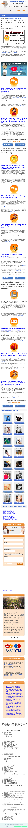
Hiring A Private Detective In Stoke (11, 745)
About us (12, 723)
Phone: (5, 546)
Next (5, 44)
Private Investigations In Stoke (10, 773)
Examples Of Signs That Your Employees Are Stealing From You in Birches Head (14, 697)
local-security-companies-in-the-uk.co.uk (13, 796)
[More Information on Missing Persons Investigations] (19, 487)
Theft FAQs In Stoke (8, 817)
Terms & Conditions (12, 724)
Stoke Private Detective (13, 730)
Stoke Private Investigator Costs (10, 783)
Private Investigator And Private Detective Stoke (13, 777)
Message (6, 556)
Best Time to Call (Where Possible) (12, 553)
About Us (5, 733)
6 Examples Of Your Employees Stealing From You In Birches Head (13, 196)
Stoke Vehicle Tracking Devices (10, 782)
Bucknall (3, 52)
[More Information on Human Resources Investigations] (7, 498)
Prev (5, 615)
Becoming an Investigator (9, 664)
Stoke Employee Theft (8, 769)
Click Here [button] (21, 824)
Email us (13, 530)
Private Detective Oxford (8, 516)
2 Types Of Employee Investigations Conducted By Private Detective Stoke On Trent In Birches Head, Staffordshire (13, 383)
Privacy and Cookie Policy (20, 723)
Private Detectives (7, 758)
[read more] (22, 105)
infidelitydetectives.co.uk (9, 790)
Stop (7, 44)
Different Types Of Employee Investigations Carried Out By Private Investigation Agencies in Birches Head (14, 713)
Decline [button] (7, 826)
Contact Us (6, 759)
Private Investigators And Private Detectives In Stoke (14, 774)
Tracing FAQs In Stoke (8, 819)
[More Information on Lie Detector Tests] (7, 441)
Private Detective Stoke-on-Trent (14, 18)
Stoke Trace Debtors (8, 742)
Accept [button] (21, 826)
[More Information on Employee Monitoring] (19, 476)
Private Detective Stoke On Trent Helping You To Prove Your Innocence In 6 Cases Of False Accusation (13, 167)
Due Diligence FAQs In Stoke (10, 818)
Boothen (13, 48)
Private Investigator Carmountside (10, 519)
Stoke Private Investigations (9, 741)
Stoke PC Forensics (8, 740)
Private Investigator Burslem (9, 513)
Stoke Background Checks (9, 760)
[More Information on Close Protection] (7, 464)
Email (5, 542)
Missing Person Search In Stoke (10, 771)
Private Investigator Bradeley (9, 512)
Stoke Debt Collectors (8, 753)
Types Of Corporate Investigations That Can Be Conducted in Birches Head (14, 710)
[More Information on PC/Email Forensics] (19, 441)
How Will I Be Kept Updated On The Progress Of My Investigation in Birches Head (14, 690)
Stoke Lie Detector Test (8, 738)
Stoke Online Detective (8, 746)
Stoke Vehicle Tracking (8, 768)
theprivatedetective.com (9, 794)
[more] (8, 811)
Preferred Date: (7, 549)
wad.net (22, 787)
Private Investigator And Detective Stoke (12, 747)
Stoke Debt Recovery (8, 781)
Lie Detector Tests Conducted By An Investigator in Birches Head (13, 707)
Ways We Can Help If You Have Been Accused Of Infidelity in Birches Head (14, 694)
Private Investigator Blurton (8, 511)
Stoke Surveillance (7, 767)
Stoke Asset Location (8, 734)
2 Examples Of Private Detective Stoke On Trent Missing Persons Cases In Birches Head (13, 226)
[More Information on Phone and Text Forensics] (7, 453)
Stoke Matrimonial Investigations (10, 764)
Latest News (13, 807)
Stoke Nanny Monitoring (9, 765)
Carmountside (14, 52)
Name (5, 538)
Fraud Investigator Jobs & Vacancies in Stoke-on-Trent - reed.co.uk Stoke (12, 669)
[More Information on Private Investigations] (19, 498)
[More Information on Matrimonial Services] (7, 430)
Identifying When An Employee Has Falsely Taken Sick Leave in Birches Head (13, 703)
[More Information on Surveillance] (7, 418)
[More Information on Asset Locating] (19, 453)
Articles (23, 724)
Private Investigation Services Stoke (11, 748)
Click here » (7, 422)
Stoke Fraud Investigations (9, 736)
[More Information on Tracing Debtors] (7, 487)
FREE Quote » (7, 144)
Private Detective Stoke (8, 510)
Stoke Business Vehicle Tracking (10, 752)
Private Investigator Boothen (9, 517)
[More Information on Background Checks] (19, 418)
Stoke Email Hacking (8, 770)
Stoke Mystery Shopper (8, 778)
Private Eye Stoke (7, 772)
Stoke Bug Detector (8, 743)
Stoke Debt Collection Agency (10, 780)
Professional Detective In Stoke (10, 776)
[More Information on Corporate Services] (19, 430)
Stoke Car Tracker (7, 779)
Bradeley (18, 48)
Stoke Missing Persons (8, 739)
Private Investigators (5, 723)
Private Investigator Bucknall (9, 518)
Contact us (19, 724)
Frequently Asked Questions (13, 814)
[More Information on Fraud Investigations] (7, 476)
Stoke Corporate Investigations (10, 735)
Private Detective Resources (13, 785)
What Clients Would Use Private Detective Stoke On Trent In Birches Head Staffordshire (13, 90)
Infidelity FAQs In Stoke (8, 816)
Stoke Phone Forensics (8, 766)
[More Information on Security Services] (19, 464)
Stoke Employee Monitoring (9, 761)
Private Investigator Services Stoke (11, 749)
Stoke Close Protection (8, 754)
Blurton (8, 48)
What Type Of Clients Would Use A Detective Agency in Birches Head (13, 687)
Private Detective (7, 732)
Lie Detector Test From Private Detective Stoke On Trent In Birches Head (13, 329)
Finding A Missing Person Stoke (10, 744)
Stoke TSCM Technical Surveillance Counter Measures (15, 751)
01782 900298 (19, 315)
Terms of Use (4, 724)
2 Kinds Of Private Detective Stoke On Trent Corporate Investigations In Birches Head (14, 354)
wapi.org (6, 792)
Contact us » (20, 144)
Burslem (7, 52)
